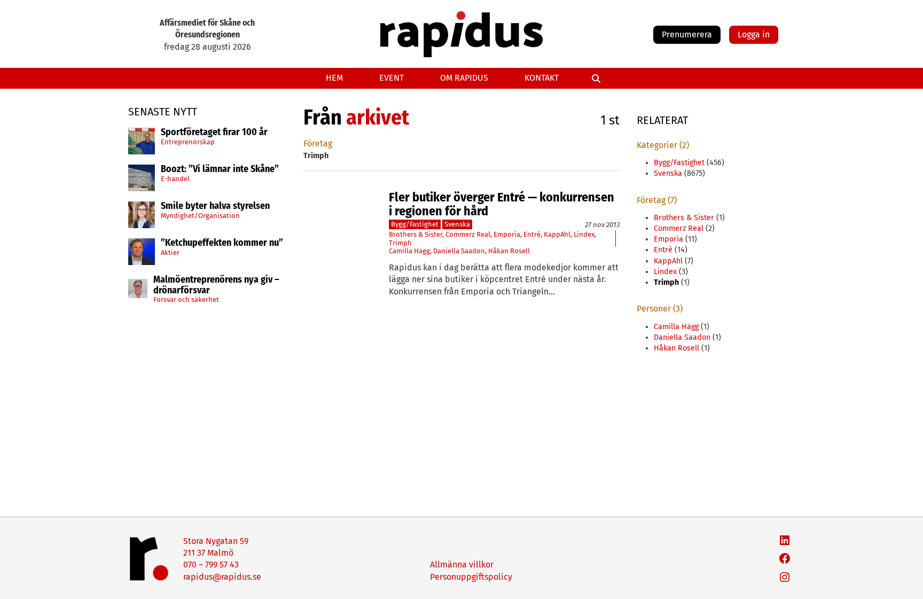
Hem (334, 78)
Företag (317, 143)
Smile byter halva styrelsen (215, 206)
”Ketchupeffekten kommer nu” (222, 243)
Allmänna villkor (462, 564)
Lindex (584, 234)
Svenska (457, 224)
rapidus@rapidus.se (222, 577)
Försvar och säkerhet (186, 299)
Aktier (170, 252)
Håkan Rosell (509, 251)
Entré (532, 234)
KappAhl (557, 234)
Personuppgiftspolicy (471, 577)
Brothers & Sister (415, 234)
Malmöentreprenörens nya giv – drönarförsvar (216, 285)
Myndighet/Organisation (200, 216)
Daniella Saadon (459, 251)
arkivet (377, 117)
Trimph (400, 243)
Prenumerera (687, 34)
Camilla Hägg (409, 251)
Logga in (754, 34)
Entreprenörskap (188, 142)
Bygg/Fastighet (415, 224)
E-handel (175, 179)
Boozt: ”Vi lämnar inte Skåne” (220, 169)
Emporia (507, 234)
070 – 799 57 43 (211, 564)
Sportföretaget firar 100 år (214, 132)
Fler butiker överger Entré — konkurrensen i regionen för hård (501, 204)
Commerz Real (467, 234)
